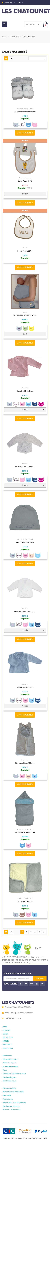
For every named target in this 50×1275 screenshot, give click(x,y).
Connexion (8, 3)
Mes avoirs (7, 1095)
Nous (5, 1070)
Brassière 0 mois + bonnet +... (25, 467)
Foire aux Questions (10, 1066)
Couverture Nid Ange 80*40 (25, 832)
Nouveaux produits (10, 1059)
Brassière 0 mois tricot (25, 391)
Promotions (7, 1056)
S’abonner (40, 979)
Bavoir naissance (25, 178)
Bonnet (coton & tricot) (25, 539)
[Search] (38, 24)
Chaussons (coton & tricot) (25, 108)
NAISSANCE (7, 1045)
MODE (5, 1027)
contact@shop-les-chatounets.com (19, 1013)
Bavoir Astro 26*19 (25, 181)
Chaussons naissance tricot (25, 112)
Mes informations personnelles (14, 1103)
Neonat (25, 312)
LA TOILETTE (8, 1038)
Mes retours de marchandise (13, 1092)
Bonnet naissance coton (25, 542)
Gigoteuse (25, 760)
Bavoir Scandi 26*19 (25, 251)
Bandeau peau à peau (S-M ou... (25, 315)
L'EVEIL (5, 1034)
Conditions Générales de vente (14, 1074)
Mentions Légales (9, 1077)
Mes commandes (9, 1088)
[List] (11, 59)
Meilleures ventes (9, 1063)
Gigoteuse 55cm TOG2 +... (25, 763)
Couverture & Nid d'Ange (25, 829)
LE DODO (6, 1041)
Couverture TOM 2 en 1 (25, 902)
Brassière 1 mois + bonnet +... (25, 612)
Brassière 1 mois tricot (25, 687)
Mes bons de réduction (11, 1106)
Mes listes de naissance (12, 1110)
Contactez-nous (9, 1081)
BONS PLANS (8, 1048)
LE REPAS (6, 1030)
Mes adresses (8, 1099)
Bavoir (25, 248)
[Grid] (6, 59)
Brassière (25, 388)
